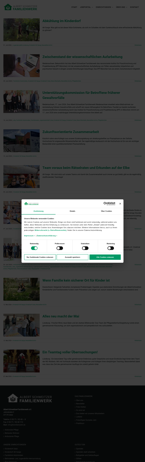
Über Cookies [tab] (106, 211)
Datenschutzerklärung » (47, 236)
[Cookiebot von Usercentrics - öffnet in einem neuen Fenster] (105, 203)
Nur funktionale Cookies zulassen (40, 257)
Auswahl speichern (72, 257)
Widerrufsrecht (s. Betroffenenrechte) (50, 230)
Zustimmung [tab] (39, 211)
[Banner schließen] (120, 203)
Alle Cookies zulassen (105, 257)
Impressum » (29, 236)
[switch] (60, 248)
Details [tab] (72, 211)
